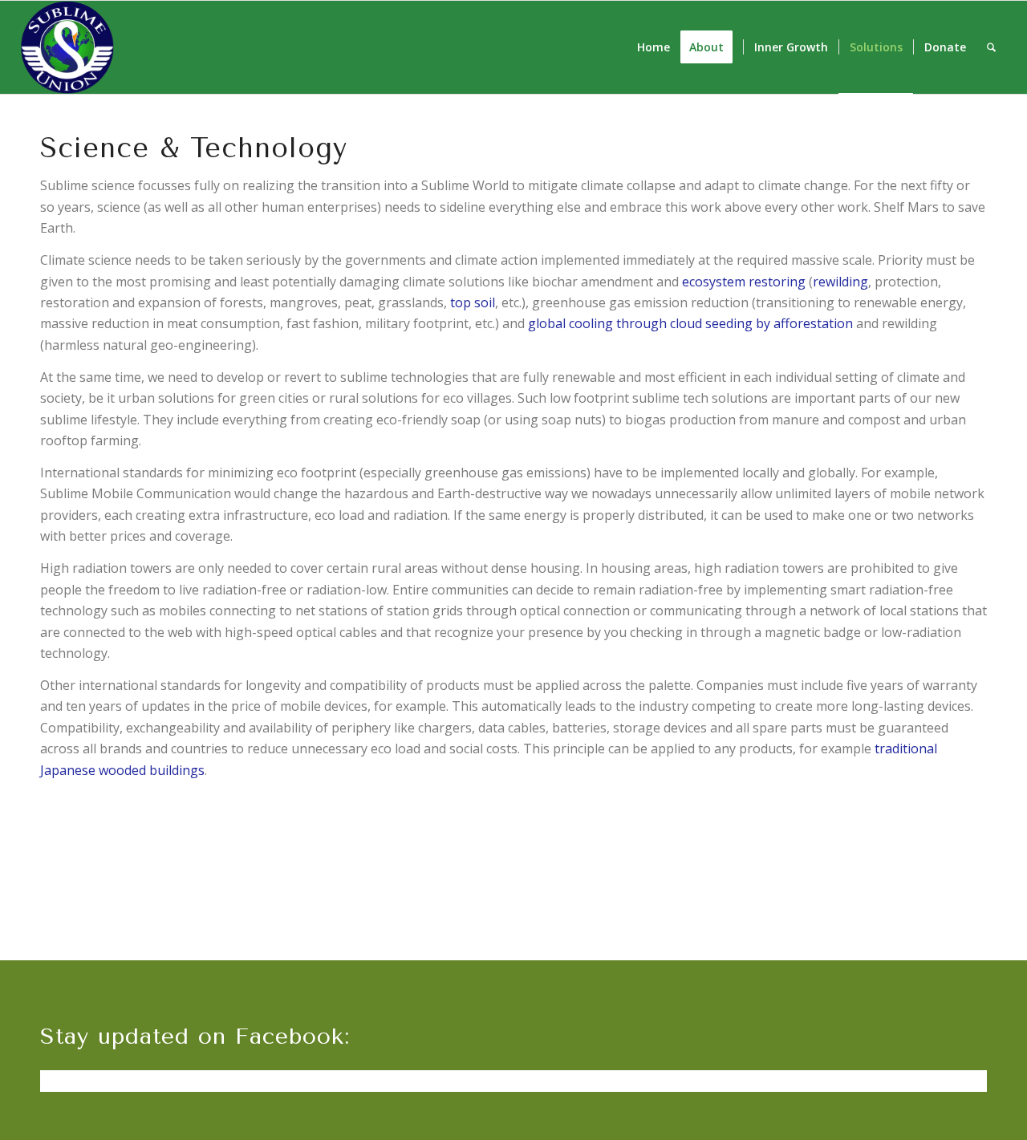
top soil (472, 302)
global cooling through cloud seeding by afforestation (690, 323)
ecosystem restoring (744, 281)
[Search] (991, 47)
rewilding (840, 281)
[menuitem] (653, 47)
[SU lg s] (67, 47)
